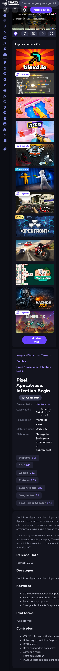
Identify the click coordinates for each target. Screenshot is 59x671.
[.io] (5, 113)
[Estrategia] (5, 107)
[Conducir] (5, 90)
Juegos (20, 355)
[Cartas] (5, 79)
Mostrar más (36, 340)
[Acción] (5, 62)
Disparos (33, 355)
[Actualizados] (5, 37)
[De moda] (5, 32)
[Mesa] (5, 118)
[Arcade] (5, 68)
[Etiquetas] (5, 149)
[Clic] (5, 85)
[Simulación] (5, 135)
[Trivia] (5, 140)
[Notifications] (24, 10)
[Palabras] (5, 124)
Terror (45, 355)
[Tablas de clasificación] (5, 54)
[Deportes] (5, 96)
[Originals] (5, 43)
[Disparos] (5, 101)
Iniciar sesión (41, 10)
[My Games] (15, 10)
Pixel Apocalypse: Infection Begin (33, 369)
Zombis (21, 361)
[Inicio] (5, 15)
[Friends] (6, 10)
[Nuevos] (5, 26)
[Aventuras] (5, 74)
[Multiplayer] (5, 48)
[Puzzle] (5, 129)
